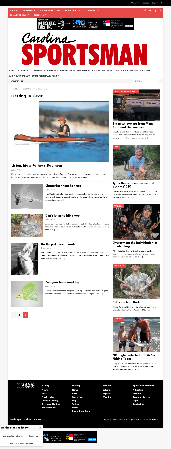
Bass (44, 393)
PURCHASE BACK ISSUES (88, 71)
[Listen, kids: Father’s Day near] (60, 131)
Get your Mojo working (62, 282)
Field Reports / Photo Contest (25, 419)
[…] (91, 177)
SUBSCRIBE (145, 71)
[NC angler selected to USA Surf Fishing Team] (136, 334)
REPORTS (38, 71)
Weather (107, 397)
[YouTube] (155, 10)
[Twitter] (150, 10)
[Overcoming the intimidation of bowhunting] (136, 222)
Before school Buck (126, 302)
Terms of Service (142, 397)
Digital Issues (46, 10)
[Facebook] (145, 10)
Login (136, 401)
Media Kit (14, 10)
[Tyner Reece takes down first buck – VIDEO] (136, 162)
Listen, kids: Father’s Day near (36, 165)
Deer (74, 393)
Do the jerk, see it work (58, 244)
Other (75, 408)
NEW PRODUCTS (67, 71)
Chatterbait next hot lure (63, 185)
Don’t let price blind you (62, 215)
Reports (107, 393)
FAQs (59, 10)
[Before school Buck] (136, 281)
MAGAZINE (107, 71)
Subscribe (165, 3)
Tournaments (49, 408)
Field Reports (29, 10)
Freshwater (48, 397)
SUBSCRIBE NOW (39, 15)
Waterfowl (77, 397)
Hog (74, 401)
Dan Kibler (17, 170)
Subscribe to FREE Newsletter (21, 443)
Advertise (138, 390)
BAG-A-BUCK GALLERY (19, 15)
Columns (27, 89)
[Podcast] (160, 10)
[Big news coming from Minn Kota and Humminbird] (136, 105)
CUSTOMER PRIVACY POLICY (45, 76)
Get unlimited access (140, 3)
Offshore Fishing (51, 404)
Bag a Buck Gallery (82, 411)
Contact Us (93, 10)
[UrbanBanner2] (85, 28)
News (45, 390)
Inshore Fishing (50, 401)
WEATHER (51, 71)
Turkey (75, 404)
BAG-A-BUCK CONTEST (74, 10)
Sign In (155, 3)
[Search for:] (146, 81)
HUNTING (25, 71)
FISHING (12, 71)
